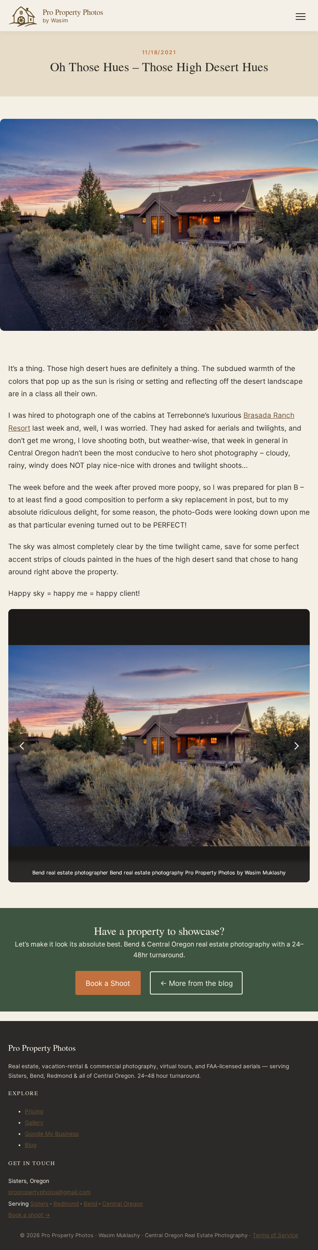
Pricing (34, 1111)
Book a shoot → (29, 1214)
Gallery (34, 1122)
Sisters (39, 1203)
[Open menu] (301, 16)
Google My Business (52, 1133)
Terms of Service (275, 1235)
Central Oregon (122, 1203)
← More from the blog (196, 983)
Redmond (66, 1203)
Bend (90, 1203)
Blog (30, 1145)
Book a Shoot (108, 983)
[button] (22, 746)
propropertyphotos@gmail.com (49, 1192)
